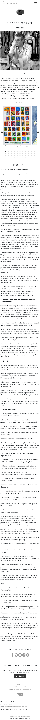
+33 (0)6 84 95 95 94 (8, 705)
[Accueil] (20, 9)
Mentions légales (20, 687)
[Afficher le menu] (36, 2)
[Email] (20, 655)
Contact (20, 684)
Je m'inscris (20, 676)
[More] (27, 655)
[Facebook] (12, 655)
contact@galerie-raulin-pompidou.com (15, 706)
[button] (5, 151)
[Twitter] (16, 655)
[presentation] (1, 132)
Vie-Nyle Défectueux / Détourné (12, 491)
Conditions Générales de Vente (20, 690)
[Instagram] (24, 655)
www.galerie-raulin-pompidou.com (20, 716)
